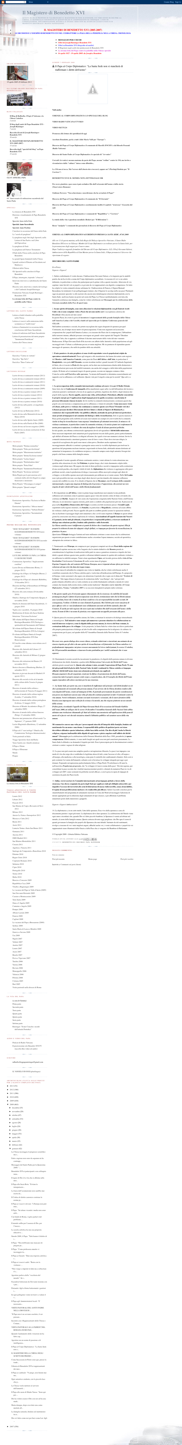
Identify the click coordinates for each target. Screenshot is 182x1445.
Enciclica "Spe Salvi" (21, 359)
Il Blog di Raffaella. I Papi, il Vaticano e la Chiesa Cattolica (27, 116)
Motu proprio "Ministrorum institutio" (27, 452)
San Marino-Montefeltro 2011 (24, 841)
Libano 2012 (17, 799)
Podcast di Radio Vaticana (23, 1042)
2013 (12, 1086)
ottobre (15, 1115)
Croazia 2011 (18, 844)
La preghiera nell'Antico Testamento (26, 249)
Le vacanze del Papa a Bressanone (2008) (28, 922)
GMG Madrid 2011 (20, 838)
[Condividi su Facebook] (92, 839)
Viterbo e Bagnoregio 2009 (23, 886)
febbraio (15, 1144)
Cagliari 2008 (18, 919)
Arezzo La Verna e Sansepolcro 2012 (27, 815)
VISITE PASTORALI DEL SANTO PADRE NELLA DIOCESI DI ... (27, 1309)
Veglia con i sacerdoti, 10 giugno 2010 (27, 609)
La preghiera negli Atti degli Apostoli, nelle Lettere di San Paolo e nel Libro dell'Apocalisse (29, 240)
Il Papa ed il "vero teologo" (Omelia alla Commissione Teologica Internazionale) (29, 731)
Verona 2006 (17, 964)
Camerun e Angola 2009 (22, 906)
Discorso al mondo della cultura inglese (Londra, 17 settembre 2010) (28, 695)
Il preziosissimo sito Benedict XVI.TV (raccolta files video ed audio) (27, 1047)
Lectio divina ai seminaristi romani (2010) (29, 385)
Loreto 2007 (17, 948)
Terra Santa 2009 (19, 899)
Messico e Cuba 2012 (21, 818)
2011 (12, 1093)
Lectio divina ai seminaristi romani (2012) (29, 378)
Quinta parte (17, 1017)
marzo (14, 1141)
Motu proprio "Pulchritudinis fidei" (26, 462)
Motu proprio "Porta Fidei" (23, 465)
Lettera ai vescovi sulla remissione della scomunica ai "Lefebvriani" (28, 322)
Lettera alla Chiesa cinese (22, 342)
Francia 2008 (18, 916)
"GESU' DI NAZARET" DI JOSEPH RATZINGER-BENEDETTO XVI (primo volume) (29, 549)
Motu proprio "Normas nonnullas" (26, 446)
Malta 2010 (17, 877)
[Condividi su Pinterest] (95, 839)
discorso (80, 842)
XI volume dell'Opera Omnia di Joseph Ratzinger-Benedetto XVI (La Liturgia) (28, 629)
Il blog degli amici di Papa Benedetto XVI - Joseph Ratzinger (27, 125)
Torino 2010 (17, 873)
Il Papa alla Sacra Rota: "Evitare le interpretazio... (24, 1185)
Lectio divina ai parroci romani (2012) (27, 395)
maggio (15, 1133)
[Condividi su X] (90, 839)
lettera (103, 647)
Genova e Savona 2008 (21, 932)
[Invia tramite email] (84, 839)
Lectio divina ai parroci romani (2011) (27, 398)
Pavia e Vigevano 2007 (21, 958)
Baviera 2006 (18, 968)
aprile (14, 1137)
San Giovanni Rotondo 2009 (24, 893)
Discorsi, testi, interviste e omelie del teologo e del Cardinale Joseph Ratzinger (30, 288)
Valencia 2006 (18, 974)
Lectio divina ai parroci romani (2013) (27, 391)
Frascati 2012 (18, 802)
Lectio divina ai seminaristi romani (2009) (29, 388)
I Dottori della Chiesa (21, 268)
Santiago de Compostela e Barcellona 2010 (29, 851)
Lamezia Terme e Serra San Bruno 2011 (28, 828)
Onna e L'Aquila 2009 (21, 903)
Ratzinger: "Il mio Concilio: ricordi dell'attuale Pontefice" (26, 1028)
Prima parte (17, 1004)
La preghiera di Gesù (20, 246)
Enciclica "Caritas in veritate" (24, 355)
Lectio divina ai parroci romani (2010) (27, 401)
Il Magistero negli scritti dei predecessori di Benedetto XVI (80, 48)
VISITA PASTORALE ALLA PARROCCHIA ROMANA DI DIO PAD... (28, 1328)
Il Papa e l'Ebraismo (20, 749)
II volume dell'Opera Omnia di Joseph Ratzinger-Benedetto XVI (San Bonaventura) (27, 637)
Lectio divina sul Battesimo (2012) (26, 410)
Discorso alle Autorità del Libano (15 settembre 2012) (27, 650)
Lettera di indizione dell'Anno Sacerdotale (29, 333)
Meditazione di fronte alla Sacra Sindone (28, 613)
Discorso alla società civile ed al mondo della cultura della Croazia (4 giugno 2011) (28, 682)
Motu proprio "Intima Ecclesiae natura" (28, 455)
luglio (14, 1126)
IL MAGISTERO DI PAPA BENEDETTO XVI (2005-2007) (26, 141)
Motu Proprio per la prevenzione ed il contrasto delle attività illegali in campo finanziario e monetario (29, 478)
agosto (15, 1122)
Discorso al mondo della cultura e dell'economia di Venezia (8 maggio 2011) (30, 689)
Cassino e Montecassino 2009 (24, 896)
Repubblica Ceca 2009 (21, 883)
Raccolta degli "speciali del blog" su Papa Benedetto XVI (26, 150)
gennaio (15, 1148)
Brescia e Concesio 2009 (22, 880)
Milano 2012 (18, 812)
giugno (15, 1130)
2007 (12, 1426)
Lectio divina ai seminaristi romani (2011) (29, 382)
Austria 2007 (17, 945)
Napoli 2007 (17, 938)
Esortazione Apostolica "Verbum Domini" (29, 509)
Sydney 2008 (18, 925)
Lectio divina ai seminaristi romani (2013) (29, 375)
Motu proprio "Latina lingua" (24, 459)
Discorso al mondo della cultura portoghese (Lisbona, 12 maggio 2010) (29, 701)
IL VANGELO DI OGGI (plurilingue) (26, 1071)
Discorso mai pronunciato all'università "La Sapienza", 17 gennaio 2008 (29, 719)
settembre (16, 1119)
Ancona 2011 (18, 834)
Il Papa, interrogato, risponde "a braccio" (28, 277)
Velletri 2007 (18, 942)
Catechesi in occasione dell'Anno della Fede (29, 231)
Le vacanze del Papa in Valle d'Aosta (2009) (29, 890)
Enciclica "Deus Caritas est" (23, 362)
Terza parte (17, 1010)
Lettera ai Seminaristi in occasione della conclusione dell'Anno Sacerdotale (28, 328)
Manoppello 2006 (19, 971)
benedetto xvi (68, 842)
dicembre (16, 1107)
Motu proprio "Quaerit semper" (24, 487)
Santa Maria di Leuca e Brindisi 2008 (27, 929)
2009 (12, 1100)
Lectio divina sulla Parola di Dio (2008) (28, 423)
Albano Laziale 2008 (21, 912)
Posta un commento (58, 855)
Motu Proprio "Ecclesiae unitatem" (26, 472)
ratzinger (95, 842)
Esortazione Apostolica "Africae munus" (28, 506)
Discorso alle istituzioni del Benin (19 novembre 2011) (27, 662)
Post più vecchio (127, 859)
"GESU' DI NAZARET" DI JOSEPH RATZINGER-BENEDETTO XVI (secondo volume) (30, 540)
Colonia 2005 (18, 981)
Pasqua (15, 755)
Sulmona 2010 (18, 864)
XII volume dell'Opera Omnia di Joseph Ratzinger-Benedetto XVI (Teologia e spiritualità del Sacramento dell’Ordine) (29, 622)
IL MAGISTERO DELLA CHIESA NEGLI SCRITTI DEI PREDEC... (27, 1354)
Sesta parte (17, 1020)
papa (88, 842)
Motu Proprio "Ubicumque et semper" (27, 484)
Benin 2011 (17, 821)
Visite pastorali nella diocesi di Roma (27, 987)
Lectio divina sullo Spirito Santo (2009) (28, 420)
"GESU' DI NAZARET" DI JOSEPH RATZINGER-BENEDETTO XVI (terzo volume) (29, 532)
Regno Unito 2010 (20, 857)
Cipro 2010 (17, 867)
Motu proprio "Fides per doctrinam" (26, 449)
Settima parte (18, 1023)
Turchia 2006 (18, 961)
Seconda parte (18, 1007)
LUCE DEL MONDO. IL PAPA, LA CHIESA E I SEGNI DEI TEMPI (29, 556)
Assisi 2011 (17, 825)
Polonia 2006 (18, 977)
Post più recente (58, 859)
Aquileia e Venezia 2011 (22, 847)
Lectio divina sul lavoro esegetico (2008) (28, 426)
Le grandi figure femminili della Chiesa (28, 259)
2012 (12, 1089)
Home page (92, 859)
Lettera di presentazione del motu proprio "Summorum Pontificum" (28, 337)
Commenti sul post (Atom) (71, 864)
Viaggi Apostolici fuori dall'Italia (25, 739)
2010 (12, 1097)
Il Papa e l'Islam (18, 746)
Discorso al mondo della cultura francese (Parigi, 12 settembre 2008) (28, 713)
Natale (15, 752)
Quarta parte (17, 1013)
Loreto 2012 (17, 796)
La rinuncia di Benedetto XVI (24, 211)
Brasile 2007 (17, 955)
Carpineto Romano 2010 (22, 860)
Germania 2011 (18, 831)
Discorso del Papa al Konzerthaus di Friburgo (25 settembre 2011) (30, 587)
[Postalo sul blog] (87, 839)
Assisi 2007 (17, 951)
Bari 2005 (16, 984)
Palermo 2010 (18, 854)
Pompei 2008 (18, 909)
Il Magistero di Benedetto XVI (53, 12)
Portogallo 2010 (19, 870)
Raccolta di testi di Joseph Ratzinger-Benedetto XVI (25, 133)
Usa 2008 (16, 935)
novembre (16, 1111)
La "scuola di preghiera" (22, 234)
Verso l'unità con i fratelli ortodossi (26, 742)
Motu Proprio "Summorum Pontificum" (27, 468)
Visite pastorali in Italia (22, 736)
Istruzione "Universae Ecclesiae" (25, 616)
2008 (12, 1104)
